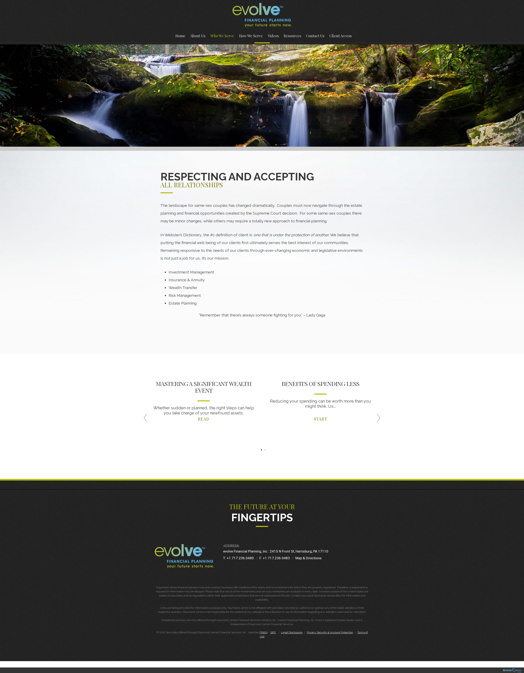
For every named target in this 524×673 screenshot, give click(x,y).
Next (387, 419)
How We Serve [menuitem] (251, 35)
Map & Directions (308, 558)
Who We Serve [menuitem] (222, 35)
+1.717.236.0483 (276, 558)
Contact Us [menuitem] (315, 35)
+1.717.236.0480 (240, 558)
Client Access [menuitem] (340, 35)
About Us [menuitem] (198, 35)
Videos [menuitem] (273, 35)
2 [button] (265, 450)
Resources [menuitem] (292, 35)
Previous (137, 419)
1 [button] (261, 450)
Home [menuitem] (180, 35)
